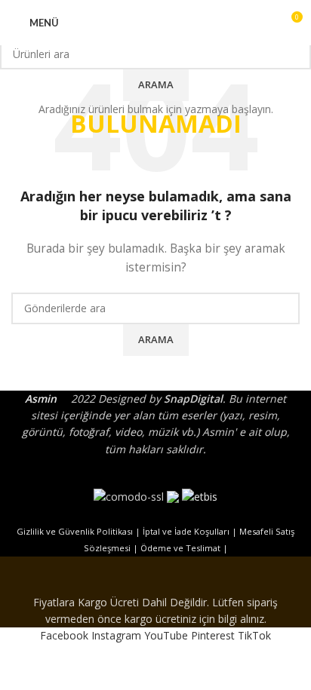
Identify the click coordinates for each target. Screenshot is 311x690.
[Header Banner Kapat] (155, 575)
